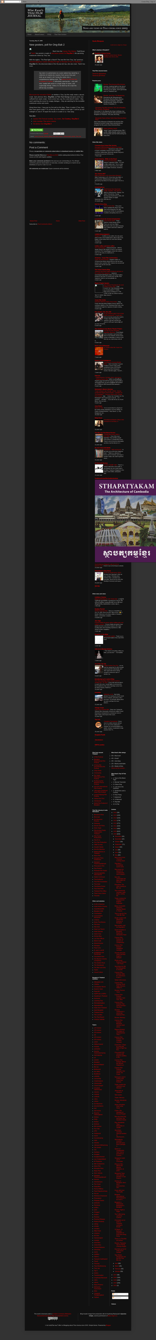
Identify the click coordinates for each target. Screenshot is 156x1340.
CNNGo (96, 984)
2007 (115, 1275)
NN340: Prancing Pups (101, 610)
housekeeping (98, 1138)
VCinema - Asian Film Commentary (106, 258)
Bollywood (97, 1069)
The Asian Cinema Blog (102, 269)
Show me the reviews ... (118, 768)
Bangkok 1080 (98, 911)
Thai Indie (97, 884)
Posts (116, 1294)
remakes (96, 1228)
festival (96, 1122)
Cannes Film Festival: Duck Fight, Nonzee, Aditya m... (120, 985)
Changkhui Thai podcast (111, 721)
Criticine (96, 920)
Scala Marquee (98, 41)
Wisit (95, 1291)
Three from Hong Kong (110, 160)
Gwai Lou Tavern (99, 929)
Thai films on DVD (52, 155)
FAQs (49, 34)
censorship (97, 1078)
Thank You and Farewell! (102, 259)
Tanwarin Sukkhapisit (100, 1259)
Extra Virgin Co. (113, 1316)
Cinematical (98, 913)
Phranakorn (97, 1198)
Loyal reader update (109, 636)
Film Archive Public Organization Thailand (100, 832)
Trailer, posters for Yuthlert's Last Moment (120, 1086)
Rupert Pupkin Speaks (102, 283)
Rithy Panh (97, 1231)
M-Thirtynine (98, 1161)
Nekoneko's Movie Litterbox (104, 389)
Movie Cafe (97, 941)
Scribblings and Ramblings (99, 953)
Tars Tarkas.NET (100, 174)
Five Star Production (100, 842)
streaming (97, 1249)
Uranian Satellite (99, 1019)
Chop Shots (97, 770)
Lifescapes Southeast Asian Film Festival (100, 791)
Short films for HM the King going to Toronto (120, 968)
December (118, 836)
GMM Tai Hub (98, 844)
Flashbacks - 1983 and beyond (112, 449)
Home (29, 34)
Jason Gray (97, 934)
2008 (115, 834)
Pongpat (96, 1212)
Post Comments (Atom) (45, 224)
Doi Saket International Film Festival (99, 777)
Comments (117, 1297)
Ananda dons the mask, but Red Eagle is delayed (120, 955)
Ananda (96, 1046)
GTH (95, 1131)
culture (96, 1101)
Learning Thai (98, 1001)
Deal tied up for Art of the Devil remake (120, 1250)
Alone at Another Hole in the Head (120, 1106)
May (116, 855)
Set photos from (42, 124)
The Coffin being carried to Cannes (120, 1215)
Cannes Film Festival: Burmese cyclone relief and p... (120, 1023)
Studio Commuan (99, 877)
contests (96, 1096)
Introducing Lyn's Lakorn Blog (104, 679)
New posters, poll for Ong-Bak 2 (120, 926)
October (117, 841)
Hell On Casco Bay (109, 206)
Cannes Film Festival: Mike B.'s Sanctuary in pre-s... (120, 975)
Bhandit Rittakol (99, 1064)
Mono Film (97, 855)
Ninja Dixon (98, 418)
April (116, 1263)
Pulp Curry (97, 948)
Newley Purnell (99, 609)
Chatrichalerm (98, 1081)
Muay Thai (52, 136)
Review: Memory (120, 1017)
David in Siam (98, 989)
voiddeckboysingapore (102, 234)
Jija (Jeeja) (97, 1147)
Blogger (108, 1325)
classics (96, 1092)
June (116, 852)
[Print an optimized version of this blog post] (36, 131)
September (118, 844)
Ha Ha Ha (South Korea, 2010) (112, 572)
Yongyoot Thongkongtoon (99, 1294)
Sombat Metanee (99, 1247)
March (117, 1266)
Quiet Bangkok (98, 1010)
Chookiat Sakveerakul (98, 1088)
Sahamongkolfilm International (99, 873)
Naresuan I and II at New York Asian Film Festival (120, 1079)
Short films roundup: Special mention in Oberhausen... (120, 1133)
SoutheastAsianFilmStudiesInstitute (106, 478)
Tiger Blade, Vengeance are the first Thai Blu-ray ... (120, 1257)
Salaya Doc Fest (99, 798)
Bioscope (97, 817)
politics (96, 1207)
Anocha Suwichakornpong (99, 1052)
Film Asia (97, 924)
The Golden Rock (99, 963)
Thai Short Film (98, 888)
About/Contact (39, 34)
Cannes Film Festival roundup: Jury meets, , (56, 119)
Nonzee (96, 1179)
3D (95, 1035)
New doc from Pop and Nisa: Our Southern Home (120, 1118)
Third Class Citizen (100, 893)
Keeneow (97, 998)
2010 (115, 828)
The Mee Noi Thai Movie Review (105, 433)
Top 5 (96, 1271)
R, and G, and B (99, 950)
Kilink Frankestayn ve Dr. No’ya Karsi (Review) (108, 175)
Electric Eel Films (99, 826)
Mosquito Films (98, 1168)
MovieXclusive (98, 943)
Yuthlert (96, 1297)
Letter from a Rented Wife (102, 709)
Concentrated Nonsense (98, 916)
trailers (96, 1273)
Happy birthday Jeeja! (110, 128)
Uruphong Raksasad (100, 1278)
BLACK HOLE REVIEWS (102, 448)
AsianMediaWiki (99, 909)
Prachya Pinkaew (99, 1219)
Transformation (98, 1275)
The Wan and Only (100, 967)
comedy (96, 1094)
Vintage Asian (99, 708)
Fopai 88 (97, 991)
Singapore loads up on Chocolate (120, 1159)
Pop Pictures (98, 868)
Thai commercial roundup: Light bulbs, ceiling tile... (120, 893)
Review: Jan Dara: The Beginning (113, 95)
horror (96, 1136)
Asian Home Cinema (100, 906)
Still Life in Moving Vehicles (103, 649)
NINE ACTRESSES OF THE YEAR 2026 (106, 599)
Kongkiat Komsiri (99, 1157)
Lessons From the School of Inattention (107, 219)
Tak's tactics (118, 1095)
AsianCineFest (99, 187)
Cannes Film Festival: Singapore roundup (119, 947)
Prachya (96, 1217)
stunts (73, 136)
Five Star (97, 1129)
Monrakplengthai (99, 1003)
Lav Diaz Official (99, 938)
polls (56, 136)
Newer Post (33, 221)
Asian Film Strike (100, 300)
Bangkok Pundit (100, 735)
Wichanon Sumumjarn (97, 1287)
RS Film (96, 1235)
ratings (96, 1224)
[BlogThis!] (56, 133)
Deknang (97, 823)
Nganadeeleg (98, 1005)
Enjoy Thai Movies (100, 922)
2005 (115, 1280)
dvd (95, 1108)
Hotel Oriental (98, 931)
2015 (115, 815)
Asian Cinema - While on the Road (106, 159)
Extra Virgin (97, 828)
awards (96, 1060)
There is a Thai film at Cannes (120, 1239)
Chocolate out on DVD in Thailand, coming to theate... (120, 1223)
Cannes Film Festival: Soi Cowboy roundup (119, 1039)
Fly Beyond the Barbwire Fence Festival (99, 782)
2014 (115, 818)
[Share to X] (59, 133)
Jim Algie (98, 621)
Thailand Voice (98, 1012)
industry (46, 136)
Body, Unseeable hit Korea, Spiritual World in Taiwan (120, 908)
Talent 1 (96, 1256)
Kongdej (96, 1154)
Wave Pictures (98, 1285)
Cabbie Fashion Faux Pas (111, 665)
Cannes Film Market (69, 51)
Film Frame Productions (98, 836)
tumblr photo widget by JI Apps (118, 45)
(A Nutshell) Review (101, 463)
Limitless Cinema (100, 597)
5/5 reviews (97, 1039)
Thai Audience (98, 879)
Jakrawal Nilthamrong (101, 1145)
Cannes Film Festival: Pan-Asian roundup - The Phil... (120, 1005)
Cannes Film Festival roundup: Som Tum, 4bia (120, 997)
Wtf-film (97, 586)
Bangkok (97, 1062)
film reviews (97, 1126)
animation (97, 1049)
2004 (115, 1283)
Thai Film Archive (60, 34)
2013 (115, 820)
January (117, 1271)
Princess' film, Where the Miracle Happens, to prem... (119, 1167)
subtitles (96, 1254)
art (95, 1057)
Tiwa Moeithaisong (100, 1266)
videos (96, 1282)
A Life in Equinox (99, 904)
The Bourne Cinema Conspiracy (100, 959)
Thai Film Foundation (100, 881)
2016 (115, 812)
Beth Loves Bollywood (102, 345)
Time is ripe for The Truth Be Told (121, 914)
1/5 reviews (97, 1028)
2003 (115, 1285)
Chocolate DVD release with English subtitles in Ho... (121, 1055)
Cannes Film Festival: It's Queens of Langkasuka (119, 940)
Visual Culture (98, 972)
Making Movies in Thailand (99, 852)
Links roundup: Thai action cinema (44, 121)
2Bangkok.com (98, 982)
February (118, 1269)
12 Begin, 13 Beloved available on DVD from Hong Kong (120, 1233)
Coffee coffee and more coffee (105, 246)
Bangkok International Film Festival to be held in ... (120, 1197)
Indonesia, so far (108, 694)
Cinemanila (97, 773)
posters (61, 136)
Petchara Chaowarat (100, 1196)
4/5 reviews (97, 1037)
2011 (115, 826)
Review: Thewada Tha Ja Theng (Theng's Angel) (120, 1244)
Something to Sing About (103, 571)
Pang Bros (97, 1186)
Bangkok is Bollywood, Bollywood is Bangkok (119, 1204)
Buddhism (97, 1074)
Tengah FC (98, 236)
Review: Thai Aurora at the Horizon (114, 84)
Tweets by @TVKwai (98, 75)
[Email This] (54, 133)
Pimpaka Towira (99, 1200)
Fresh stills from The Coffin (119, 1191)
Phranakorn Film (99, 866)
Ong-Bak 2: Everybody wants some (119, 865)
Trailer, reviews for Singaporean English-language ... (120, 901)
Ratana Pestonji (99, 1221)
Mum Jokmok (98, 1173)
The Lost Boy (98, 1015)
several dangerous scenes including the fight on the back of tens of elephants (55, 62)
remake (96, 1226)
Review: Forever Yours (120, 991)
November (118, 839)
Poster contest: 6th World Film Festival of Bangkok (120, 920)
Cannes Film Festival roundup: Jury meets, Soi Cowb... (120, 1071)
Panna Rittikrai (98, 1189)
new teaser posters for (62, 53)
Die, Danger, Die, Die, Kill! (103, 312)
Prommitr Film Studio (100, 870)
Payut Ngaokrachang (100, 1191)
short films (97, 1242)
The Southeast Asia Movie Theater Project (108, 329)
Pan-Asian (97, 1184)
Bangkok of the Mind (101, 634)
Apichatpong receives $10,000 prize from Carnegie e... (120, 1143)
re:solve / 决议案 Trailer (110, 465)
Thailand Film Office (100, 891)
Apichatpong (98, 1055)
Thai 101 (97, 719)
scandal (96, 1240)
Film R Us (97, 840)
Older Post (81, 221)
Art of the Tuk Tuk (100, 664)
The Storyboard (99, 965)
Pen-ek (96, 1193)
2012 (115, 823)
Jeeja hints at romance (119, 1091)
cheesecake (98, 1083)
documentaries (98, 1106)
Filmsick (97, 376)
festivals (41, 136)
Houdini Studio (98, 847)
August (117, 847)
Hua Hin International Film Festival (100, 787)
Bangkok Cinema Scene (102, 53)
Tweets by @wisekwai (99, 73)
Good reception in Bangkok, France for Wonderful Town (120, 932)
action (36, 136)
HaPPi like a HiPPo (100, 994)
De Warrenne (98, 1104)
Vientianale (97, 801)
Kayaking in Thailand (100, 996)
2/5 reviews (97, 1030)
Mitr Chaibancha (99, 1164)
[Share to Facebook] (61, 133)
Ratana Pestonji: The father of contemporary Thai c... (120, 1032)
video (96, 1280)
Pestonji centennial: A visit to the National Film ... (120, 1012)
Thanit (96, 1261)
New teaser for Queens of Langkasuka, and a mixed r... (120, 872)
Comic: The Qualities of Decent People (120, 1112)
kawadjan (98, 692)
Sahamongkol (67, 136)
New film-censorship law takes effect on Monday (120, 879)
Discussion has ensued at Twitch (40, 95)
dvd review (97, 1111)
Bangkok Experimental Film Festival (99, 761)
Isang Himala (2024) (109, 220)
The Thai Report (99, 1017)
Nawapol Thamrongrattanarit (100, 862)
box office (97, 1071)
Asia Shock (98, 406)
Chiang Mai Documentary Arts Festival (99, 766)
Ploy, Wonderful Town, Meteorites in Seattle (119, 1125)
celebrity (96, 1076)
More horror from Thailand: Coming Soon (120, 859)
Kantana (96, 1152)
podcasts (97, 1203)
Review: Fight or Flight (120, 1210)
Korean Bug (98, 936)
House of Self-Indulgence (103, 360)
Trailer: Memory (119, 1097)
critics (96, 1099)
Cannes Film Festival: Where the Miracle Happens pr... (120, 1062)
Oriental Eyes (98, 1182)
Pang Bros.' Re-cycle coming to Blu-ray (120, 886)
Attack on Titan (99, 408)
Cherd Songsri (98, 1085)
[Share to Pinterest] (63, 133)
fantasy (96, 1117)
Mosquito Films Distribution (98, 858)
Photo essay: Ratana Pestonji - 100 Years (120, 962)
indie (95, 1140)
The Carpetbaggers (100, 247)
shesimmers (99, 740)
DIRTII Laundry (99, 745)
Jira (95, 1150)
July (116, 850)
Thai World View (99, 956)
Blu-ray (96, 1067)
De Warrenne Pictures (98, 820)
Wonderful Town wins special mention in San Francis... (120, 1176)
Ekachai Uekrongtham (98, 1113)
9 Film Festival (98, 757)
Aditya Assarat (98, 1044)
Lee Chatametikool (100, 1159)
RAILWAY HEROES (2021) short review (106, 301)
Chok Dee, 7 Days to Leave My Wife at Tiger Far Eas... (121, 1047)
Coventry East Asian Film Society (106, 145)
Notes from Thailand (100, 1008)
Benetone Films (99, 814)
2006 (115, 1277)
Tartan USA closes (120, 980)
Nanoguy (97, 945)
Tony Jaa (78, 136)
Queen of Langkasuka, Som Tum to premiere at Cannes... (119, 1152)
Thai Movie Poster (99, 886)
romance (97, 1233)
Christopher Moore (100, 987)
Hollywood (97, 1133)
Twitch (33, 53)
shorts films (97, 1245)
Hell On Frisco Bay (101, 204)
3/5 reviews (97, 1032)
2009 (115, 831)
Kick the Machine (99, 849)
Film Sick (97, 927)
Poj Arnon (97, 1205)
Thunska (96, 895)
